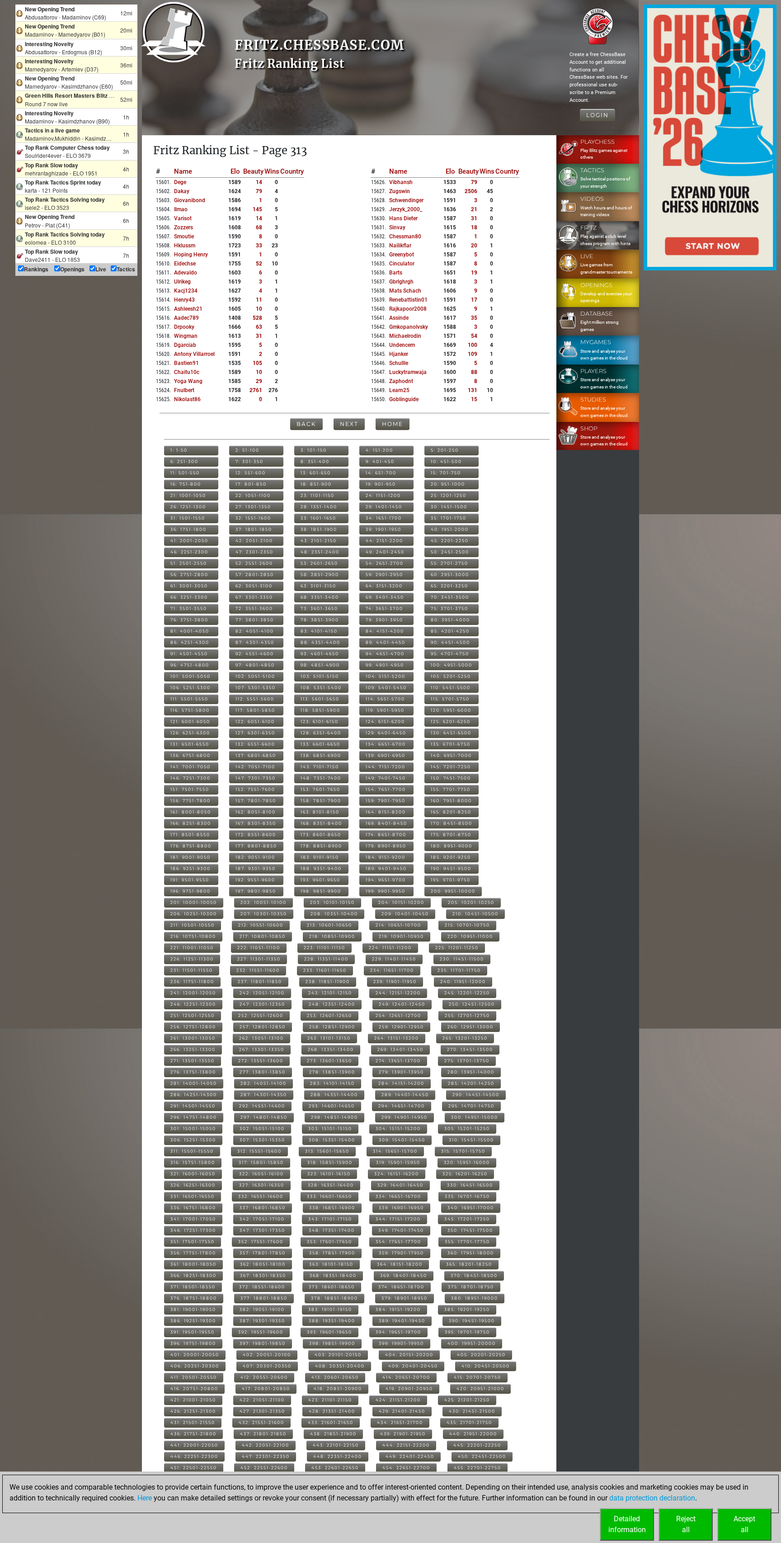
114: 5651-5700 (385, 698)
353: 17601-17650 (329, 1241)
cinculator (401, 263)
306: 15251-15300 (193, 1139)
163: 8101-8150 (320, 811)
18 (474, 227)
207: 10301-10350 (263, 913)
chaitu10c (186, 372)
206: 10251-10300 (193, 913)
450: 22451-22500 (482, 1456)
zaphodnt (401, 381)
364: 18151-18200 (400, 1264)
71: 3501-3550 (188, 608)
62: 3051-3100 (254, 585)
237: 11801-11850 (260, 981)
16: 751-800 (185, 484)
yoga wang (188, 381)
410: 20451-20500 (485, 1365)
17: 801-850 (251, 484)
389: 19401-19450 (402, 1320)
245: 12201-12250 (467, 992)
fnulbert (184, 390)
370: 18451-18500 (474, 1275)
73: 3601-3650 (319, 608)
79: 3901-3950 (384, 619)
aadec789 (186, 318)
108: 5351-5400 (321, 687)
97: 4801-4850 (255, 665)
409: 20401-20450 (413, 1365)
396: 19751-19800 (193, 1343)
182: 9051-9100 (255, 857)
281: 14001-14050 (193, 1083)
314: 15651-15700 (395, 1151)
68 (259, 227)
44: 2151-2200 (384, 540)
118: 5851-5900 (320, 710)
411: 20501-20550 (193, 1377)
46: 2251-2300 (189, 551)
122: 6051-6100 (255, 721)
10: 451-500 (446, 461)
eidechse (185, 263)
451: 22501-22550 (193, 1467)
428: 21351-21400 (332, 1411)
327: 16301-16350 (261, 1185)
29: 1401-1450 (384, 506)
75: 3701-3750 (449, 608)
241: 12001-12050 (193, 992)
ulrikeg (182, 282)
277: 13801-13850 (263, 1072)
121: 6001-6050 (190, 721)
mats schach (405, 291)
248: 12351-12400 (332, 1004)
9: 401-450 (380, 461)
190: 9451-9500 (451, 868)
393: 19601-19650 (329, 1332)
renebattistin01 (408, 300)
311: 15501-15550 (192, 1151)
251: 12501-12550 (192, 1015)
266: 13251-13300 (193, 1049)
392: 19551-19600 (260, 1332)
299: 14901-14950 (404, 1117)
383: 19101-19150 (330, 1309)
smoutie (184, 236)
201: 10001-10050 (193, 902)
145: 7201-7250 (451, 766)
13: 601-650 (316, 472)
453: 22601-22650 (335, 1467)
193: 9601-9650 (320, 879)
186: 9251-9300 (190, 868)
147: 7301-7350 (255, 778)
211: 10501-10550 (192, 925)
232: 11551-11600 (258, 970)
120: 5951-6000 (451, 710)
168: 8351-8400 (321, 823)
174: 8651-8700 (386, 834)
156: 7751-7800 (190, 800)
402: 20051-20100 (267, 1354)
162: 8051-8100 (255, 811)
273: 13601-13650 (329, 1060)
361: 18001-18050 (193, 1264)
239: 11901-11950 (395, 981)
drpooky (184, 327)
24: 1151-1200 (383, 495)
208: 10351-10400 (334, 913)
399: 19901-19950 (401, 1343)
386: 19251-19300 (193, 1320)
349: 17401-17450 (401, 1230)
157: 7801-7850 (255, 800)
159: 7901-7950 (385, 800)
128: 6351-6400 (321, 732)
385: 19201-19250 (467, 1309)
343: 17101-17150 (330, 1218)
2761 (255, 390)
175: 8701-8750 (451, 834)
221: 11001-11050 (192, 947)
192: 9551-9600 (255, 879)
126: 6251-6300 (190, 732)
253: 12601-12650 (329, 1015)
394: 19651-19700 (398, 1332)
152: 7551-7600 (255, 789)
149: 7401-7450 (386, 778)
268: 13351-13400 (331, 1049)
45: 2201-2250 (450, 540)
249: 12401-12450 (402, 1004)
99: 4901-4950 (385, 665)
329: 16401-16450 (400, 1185)
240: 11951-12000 (463, 981)
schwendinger (406, 200)
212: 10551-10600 (260, 925)
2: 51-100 (247, 450)
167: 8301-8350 (255, 823)
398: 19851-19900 (332, 1343)
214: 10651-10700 (398, 925)
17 (474, 300)
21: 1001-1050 (188, 495)
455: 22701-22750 (477, 1467)
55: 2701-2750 (449, 563)
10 (259, 309)
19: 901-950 (381, 484)
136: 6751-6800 (190, 755)
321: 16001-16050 (193, 1173)
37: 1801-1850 (253, 529)
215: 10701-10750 (467, 925)
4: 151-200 (379, 450)
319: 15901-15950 (398, 1162)
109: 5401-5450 (386, 687)
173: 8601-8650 (321, 834)
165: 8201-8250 (451, 811)
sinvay (397, 227)
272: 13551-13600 (260, 1060)
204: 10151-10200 (401, 902)
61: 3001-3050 (189, 585)
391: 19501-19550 (192, 1332)
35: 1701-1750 (448, 518)
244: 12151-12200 (398, 992)
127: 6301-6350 (255, 732)
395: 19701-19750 (467, 1332)
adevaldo (185, 273)
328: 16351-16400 (331, 1185)
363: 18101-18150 (331, 1264)
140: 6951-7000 (451, 755)
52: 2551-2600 (254, 563)
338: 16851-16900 (332, 1207)
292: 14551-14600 (262, 1105)
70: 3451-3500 (450, 597)
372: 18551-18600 (262, 1286)
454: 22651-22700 (406, 1467)
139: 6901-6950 (385, 755)
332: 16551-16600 (260, 1196)
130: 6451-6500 (451, 732)
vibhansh (401, 182)
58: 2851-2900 (320, 574)
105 (257, 363)
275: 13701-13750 (466, 1060)
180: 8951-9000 (451, 845)
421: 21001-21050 (193, 1399)
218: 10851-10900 (332, 936)
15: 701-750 (446, 472)
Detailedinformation (627, 1524)
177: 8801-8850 (256, 845)
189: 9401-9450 (386, 868)
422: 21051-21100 (262, 1399)
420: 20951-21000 (480, 1388)
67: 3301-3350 (254, 597)
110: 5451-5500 (450, 687)
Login (597, 115)
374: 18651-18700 (401, 1286)
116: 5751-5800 (190, 710)
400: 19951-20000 (471, 1343)
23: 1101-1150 (317, 495)
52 (259, 263)
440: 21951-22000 (473, 1433)
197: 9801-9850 (255, 891)
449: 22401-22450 (410, 1456)
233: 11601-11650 (325, 970)
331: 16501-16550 (192, 1196)
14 (259, 182)
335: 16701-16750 (467, 1196)
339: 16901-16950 (401, 1207)
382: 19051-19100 (262, 1309)
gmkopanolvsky (408, 327)
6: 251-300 (184, 461)
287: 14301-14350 (263, 1094)
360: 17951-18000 (470, 1252)
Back (306, 424)
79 (259, 191)
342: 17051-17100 (262, 1218)
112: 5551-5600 (254, 698)
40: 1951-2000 (450, 529)
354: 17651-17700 (398, 1241)
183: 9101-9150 (320, 857)
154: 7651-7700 (386, 789)
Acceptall (744, 1524)
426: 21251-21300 (193, 1411)
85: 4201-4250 (450, 631)
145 (257, 209)
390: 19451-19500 (472, 1320)
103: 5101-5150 (320, 676)
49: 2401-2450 (385, 551)
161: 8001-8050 (190, 811)
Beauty (253, 171)
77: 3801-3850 (254, 619)
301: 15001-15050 (193, 1128)
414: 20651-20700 (406, 1377)
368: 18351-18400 (333, 1275)
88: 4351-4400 (320, 642)
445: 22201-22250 (477, 1445)
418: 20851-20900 (338, 1388)
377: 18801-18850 (263, 1298)
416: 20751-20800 (194, 1388)
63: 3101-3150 (318, 585)
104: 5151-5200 (385, 676)
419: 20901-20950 (409, 1388)
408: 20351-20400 (340, 1365)
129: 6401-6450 (386, 732)
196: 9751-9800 (190, 891)
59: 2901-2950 (384, 574)
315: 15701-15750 (463, 1151)
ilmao (181, 209)
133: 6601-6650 (320, 744)
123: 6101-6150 (320, 721)
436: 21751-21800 (193, 1433)
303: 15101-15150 (330, 1128)
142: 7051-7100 (255, 766)
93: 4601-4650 (320, 653)
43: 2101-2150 (319, 540)
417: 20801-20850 (266, 1388)
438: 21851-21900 (333, 1433)
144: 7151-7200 (385, 766)
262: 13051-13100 (261, 1038)
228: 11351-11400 (326, 958)
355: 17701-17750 (467, 1241)
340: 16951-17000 (470, 1207)
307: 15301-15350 (262, 1139)
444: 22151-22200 (406, 1445)
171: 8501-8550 (190, 834)
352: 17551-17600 (260, 1241)
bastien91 (186, 363)
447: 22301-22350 (266, 1456)
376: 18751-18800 (193, 1298)
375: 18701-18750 (471, 1286)
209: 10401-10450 (405, 913)
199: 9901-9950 (385, 891)
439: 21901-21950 (403, 1433)
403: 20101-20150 (338, 1354)
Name (183, 171)
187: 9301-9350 (255, 868)
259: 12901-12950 (401, 1026)
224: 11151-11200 (390, 947)
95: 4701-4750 (450, 653)
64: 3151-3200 (384, 585)
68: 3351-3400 (320, 597)
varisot (183, 218)
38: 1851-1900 (319, 529)
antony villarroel (194, 354)
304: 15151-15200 (398, 1128)
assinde (399, 318)
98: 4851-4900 (320, 665)
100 (472, 345)
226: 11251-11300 (192, 958)
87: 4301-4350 (254, 642)
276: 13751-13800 (193, 1072)
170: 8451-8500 (451, 823)
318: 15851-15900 (330, 1162)
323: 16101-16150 (329, 1173)
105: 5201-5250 (451, 676)
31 (259, 336)
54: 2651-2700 (385, 563)
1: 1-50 (179, 450)
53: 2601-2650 (319, 563)
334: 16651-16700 (398, 1196)
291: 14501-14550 (193, 1105)
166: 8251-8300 (190, 823)
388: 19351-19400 (332, 1320)
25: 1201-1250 (448, 495)
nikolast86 (187, 399)
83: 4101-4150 (319, 631)
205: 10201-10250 (471, 902)
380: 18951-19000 (474, 1298)
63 (259, 327)
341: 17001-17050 (193, 1218)
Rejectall (686, 1524)
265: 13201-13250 (465, 1038)
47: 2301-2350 (254, 551)
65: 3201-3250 (449, 585)
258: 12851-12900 (332, 1026)
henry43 (184, 300)
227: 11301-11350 (259, 958)
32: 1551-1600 (253, 518)
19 (474, 273)
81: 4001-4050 (189, 631)
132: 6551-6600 (255, 744)
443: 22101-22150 (336, 1445)
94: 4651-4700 (385, 653)
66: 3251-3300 (189, 597)
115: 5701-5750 (450, 698)
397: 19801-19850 (263, 1343)
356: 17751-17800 (193, 1252)
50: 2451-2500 (450, 551)
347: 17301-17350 (262, 1230)
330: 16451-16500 (470, 1185)
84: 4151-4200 (385, 631)
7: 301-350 (249, 461)
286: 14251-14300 (193, 1094)
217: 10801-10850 (263, 936)
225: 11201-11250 (457, 947)
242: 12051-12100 (262, 992)
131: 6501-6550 (189, 744)
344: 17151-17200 (398, 1218)
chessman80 (405, 236)
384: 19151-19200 (398, 1309)
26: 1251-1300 (188, 506)
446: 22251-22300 (194, 1456)
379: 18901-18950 (404, 1298)
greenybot (401, 254)
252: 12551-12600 (260, 1015)
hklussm (184, 245)
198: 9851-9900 (321, 891)
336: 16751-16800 (193, 1207)
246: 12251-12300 (193, 1004)
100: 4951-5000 (451, 665)
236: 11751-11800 (192, 981)
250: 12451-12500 (472, 1004)
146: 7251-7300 (190, 778)
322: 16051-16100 (261, 1173)
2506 (471, 191)
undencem (402, 345)
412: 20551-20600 (264, 1377)
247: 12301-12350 (262, 1004)
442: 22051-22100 (265, 1445)
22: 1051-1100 (253, 495)
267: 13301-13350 (261, 1049)
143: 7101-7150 (320, 766)
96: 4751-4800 (189, 665)
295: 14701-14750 (471, 1105)
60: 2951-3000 (450, 574)
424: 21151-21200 (398, 1399)
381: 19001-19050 (193, 1309)
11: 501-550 (185, 472)
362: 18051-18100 (263, 1264)
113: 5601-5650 (320, 698)
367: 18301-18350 (263, 1275)
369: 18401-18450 (403, 1275)
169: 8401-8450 (386, 823)
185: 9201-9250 (451, 857)
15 (474, 399)
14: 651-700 (381, 472)
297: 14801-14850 (263, 1117)
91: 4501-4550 (189, 653)
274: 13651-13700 (398, 1060)
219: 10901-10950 (401, 936)
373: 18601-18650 (332, 1286)
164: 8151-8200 (386, 811)
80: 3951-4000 (450, 619)
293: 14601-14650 (332, 1105)
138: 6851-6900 (321, 755)
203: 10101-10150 (332, 902)
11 (259, 300)
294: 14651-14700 (401, 1105)
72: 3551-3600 (254, 608)
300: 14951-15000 (474, 1117)
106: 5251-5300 (190, 687)
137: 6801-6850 (255, 755)
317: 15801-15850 (261, 1162)
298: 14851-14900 (334, 1117)
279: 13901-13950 (401, 1072)
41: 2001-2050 (189, 540)
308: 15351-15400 (332, 1139)
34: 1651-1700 (384, 518)
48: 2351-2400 (320, 551)
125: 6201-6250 (450, 721)
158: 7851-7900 (321, 800)
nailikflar (400, 245)
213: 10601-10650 (329, 925)
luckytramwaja (408, 372)
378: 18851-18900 (334, 1298)
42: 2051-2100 (254, 540)
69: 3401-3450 (385, 597)
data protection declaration (652, 1498)
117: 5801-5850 (255, 710)
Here (144, 1498)
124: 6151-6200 (385, 721)
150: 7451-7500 (451, 778)
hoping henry (191, 254)
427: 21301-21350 (262, 1411)
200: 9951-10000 (453, 891)
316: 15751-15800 (192, 1162)
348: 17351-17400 (332, 1230)
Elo (235, 171)
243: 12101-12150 (330, 992)
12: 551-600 (250, 472)
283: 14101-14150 (332, 1083)
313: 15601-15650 (327, 1151)
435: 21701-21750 (469, 1422)
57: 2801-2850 (254, 574)
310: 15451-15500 (471, 1139)
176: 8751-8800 (191, 845)
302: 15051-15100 (262, 1128)
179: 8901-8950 (386, 845)
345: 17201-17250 (467, 1218)
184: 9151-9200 (385, 857)
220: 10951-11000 (470, 936)
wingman (186, 336)
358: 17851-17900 (332, 1252)
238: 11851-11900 (328, 981)
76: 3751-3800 (189, 619)
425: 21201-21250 (467, 1399)
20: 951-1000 (448, 484)
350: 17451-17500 (470, 1230)
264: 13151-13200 (396, 1038)
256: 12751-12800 (193, 1026)
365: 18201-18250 (469, 1264)
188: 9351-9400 (321, 868)
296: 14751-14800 (193, 1117)
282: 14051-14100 (263, 1083)
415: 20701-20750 (477, 1377)
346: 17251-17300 (193, 1230)
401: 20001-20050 (194, 1354)
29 (259, 381)
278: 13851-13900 (332, 1072)
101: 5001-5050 (190, 676)
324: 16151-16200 (396, 1173)
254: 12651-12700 (398, 1015)
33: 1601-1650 (318, 518)
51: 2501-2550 (188, 563)
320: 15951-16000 (467, 1162)
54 (474, 336)
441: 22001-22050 (194, 1445)
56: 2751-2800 (189, 574)
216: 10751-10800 (193, 936)
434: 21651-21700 (400, 1422)
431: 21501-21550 (192, 1422)
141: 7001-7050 (190, 766)
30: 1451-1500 (449, 506)
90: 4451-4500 (450, 642)
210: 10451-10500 (475, 913)
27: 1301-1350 (253, 506)
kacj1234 (186, 291)
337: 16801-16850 (263, 1207)
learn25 (399, 390)
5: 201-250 (445, 450)
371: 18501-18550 (193, 1286)
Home (392, 424)
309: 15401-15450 (402, 1139)
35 (474, 318)
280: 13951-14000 (470, 1072)
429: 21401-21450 (402, 1411)
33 (259, 245)
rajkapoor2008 (408, 309)
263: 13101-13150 (329, 1038)
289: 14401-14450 (405, 1094)
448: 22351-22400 (337, 1456)
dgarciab (185, 345)
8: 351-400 (315, 461)
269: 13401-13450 (400, 1049)
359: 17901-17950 (401, 1252)
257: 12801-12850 (263, 1026)
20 (474, 245)
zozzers (183, 227)
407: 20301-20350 (267, 1365)
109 (472, 354)
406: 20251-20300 (194, 1365)
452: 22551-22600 (264, 1467)
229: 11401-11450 (394, 958)
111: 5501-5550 (189, 698)
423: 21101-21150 (330, 1399)
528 (257, 318)
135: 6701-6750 (450, 744)
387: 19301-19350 (262, 1320)
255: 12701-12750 (467, 1015)
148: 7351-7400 (321, 778)
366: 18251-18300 (193, 1275)
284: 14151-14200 (401, 1083)
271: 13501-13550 (192, 1060)
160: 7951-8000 (451, 800)
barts (395, 273)
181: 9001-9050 (190, 857)
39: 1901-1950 (383, 529)
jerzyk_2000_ (405, 209)
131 (472, 390)
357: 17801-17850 (263, 1252)
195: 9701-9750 (450, 879)
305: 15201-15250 (467, 1128)
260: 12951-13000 (470, 1026)
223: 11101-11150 (324, 947)
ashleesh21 (188, 309)
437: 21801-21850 (263, 1433)
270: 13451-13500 (470, 1049)
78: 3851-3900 (320, 619)
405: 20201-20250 (481, 1354)
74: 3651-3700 (384, 608)
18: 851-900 (316, 484)
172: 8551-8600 (255, 834)
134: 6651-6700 (386, 744)
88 (474, 372)
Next (349, 424)
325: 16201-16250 (465, 1173)
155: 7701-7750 (450, 789)
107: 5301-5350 (255, 687)
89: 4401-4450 (385, 642)
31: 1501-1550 (187, 518)
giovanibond (189, 200)
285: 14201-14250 (471, 1083)
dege (180, 182)
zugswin (399, 191)
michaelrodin (405, 336)
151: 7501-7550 (189, 789)
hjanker (398, 354)
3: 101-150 (314, 450)
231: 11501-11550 (191, 970)
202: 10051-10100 (263, 902)
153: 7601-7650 (320, 789)
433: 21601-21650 (330, 1422)
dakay (181, 191)
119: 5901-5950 (385, 710)
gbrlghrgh (401, 282)
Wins (271, 171)
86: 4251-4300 (189, 642)
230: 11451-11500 (462, 958)
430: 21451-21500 (472, 1411)
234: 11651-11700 (392, 970)
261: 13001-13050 (193, 1038)
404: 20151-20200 (409, 1354)
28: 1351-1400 (319, 506)
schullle (398, 363)
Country (292, 171)
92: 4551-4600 (254, 653)
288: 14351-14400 (334, 1094)
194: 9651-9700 (386, 879)
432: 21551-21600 (261, 1422)
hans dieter (403, 218)
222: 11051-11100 (258, 947)
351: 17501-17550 (192, 1241)
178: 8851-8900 (321, 845)
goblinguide (404, 399)
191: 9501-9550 (189, 879)
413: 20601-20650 (335, 1377)
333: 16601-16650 (329, 1196)
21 (474, 209)
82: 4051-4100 (254, 631)
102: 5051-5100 (255, 676)
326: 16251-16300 (193, 1185)
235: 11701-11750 (459, 970)
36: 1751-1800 (188, 529)
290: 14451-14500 (475, 1094)
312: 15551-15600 (259, 1151)
